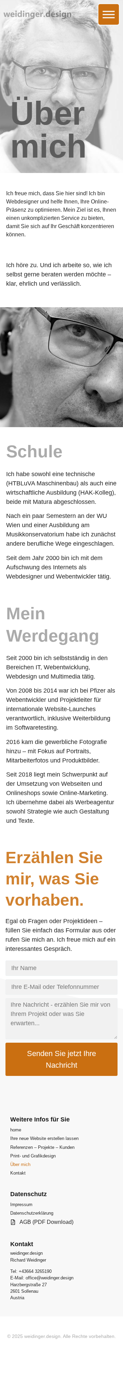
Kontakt (18, 1173)
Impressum (21, 1204)
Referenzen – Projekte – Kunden (42, 1147)
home (15, 1129)
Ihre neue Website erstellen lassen (44, 1138)
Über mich (20, 1164)
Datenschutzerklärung (31, 1213)
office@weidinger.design (49, 1277)
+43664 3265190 (35, 1271)
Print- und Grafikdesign (33, 1155)
